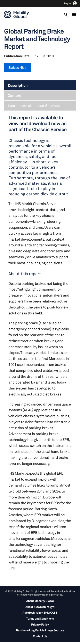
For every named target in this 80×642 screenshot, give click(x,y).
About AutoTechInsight (39, 606)
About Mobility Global (40, 601)
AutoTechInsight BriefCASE (40, 612)
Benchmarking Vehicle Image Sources (40, 630)
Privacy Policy (40, 624)
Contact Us (40, 636)
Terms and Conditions (40, 618)
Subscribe (17, 67)
